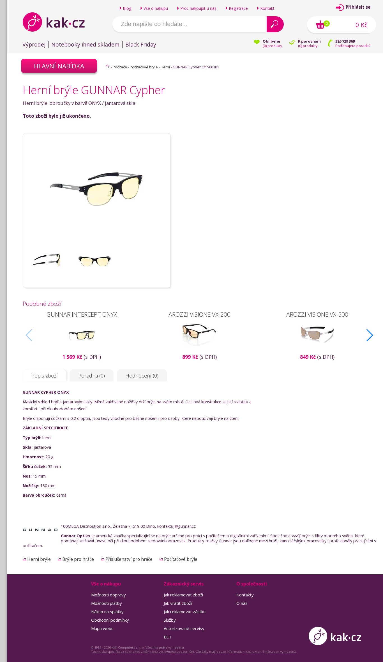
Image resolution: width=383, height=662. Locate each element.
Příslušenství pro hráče (129, 559)
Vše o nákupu (156, 8)
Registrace (238, 8)
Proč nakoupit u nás (198, 8)
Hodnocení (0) (141, 375)
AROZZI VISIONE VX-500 (317, 314)
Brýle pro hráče (78, 559)
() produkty (272, 45)
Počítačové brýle (144, 67)
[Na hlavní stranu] (58, 21)
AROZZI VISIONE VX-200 (199, 314)
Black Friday (140, 44)
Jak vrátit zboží (178, 603)
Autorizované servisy (184, 628)
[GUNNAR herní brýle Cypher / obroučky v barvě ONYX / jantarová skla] (97, 241)
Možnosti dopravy (108, 595)
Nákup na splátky (107, 611)
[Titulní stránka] (107, 66)
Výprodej (33, 44)
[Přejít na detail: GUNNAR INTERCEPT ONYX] (81, 350)
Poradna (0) (91, 375)
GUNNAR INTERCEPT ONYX (82, 314)
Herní (165, 67)
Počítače (120, 67)
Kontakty (245, 595)
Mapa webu (102, 628)
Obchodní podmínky (110, 620)
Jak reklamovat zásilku (185, 611)
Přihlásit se (358, 7)
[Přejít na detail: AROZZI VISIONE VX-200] (199, 350)
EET (168, 637)
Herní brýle (39, 559)
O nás (242, 603)
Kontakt (267, 8)
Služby (170, 620)
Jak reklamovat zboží (183, 595)
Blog (127, 8)
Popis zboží (44, 375)
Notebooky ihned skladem (85, 44)
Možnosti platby (106, 603)
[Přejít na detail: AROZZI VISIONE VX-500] (317, 350)
